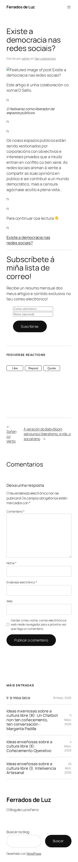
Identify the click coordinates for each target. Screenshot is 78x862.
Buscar (58, 841)
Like (15, 368)
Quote (51, 368)
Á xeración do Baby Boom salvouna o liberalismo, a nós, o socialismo (47, 434)
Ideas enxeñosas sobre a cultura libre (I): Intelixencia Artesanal (31, 768)
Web (9, 601)
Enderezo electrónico (21, 582)
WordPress (34, 853)
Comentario (15, 511)
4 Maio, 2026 (68, 746)
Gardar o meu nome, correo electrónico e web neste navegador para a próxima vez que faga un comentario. (38, 624)
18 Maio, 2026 (62, 698)
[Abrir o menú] (69, 7)
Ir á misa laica (18, 697)
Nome (11, 563)
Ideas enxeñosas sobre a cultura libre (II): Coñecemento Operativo (29, 746)
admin (26, 58)
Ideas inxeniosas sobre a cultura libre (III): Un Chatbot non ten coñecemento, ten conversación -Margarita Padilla (32, 720)
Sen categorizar (45, 58)
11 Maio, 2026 (68, 719)
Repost (33, 368)
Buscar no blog (17, 832)
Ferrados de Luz (20, 6)
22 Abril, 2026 (68, 768)
